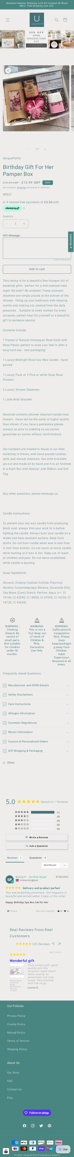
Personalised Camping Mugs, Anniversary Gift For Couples (16, 986)
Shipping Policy (17, 1049)
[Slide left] (29, 149)
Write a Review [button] (38, 837)
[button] (7, 20)
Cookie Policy (16, 1024)
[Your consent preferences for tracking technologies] (6, 1151)
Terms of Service (18, 1040)
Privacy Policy (16, 1016)
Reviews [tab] (12, 857)
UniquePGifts (30, 1155)
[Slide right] (45, 149)
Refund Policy (16, 1032)
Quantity (8, 216)
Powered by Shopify (49, 1155)
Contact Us (14, 1089)
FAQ (9, 1081)
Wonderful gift (22, 960)
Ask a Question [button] (38, 846)
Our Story (13, 1072)
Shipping (21, 187)
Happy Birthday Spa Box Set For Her (27, 902)
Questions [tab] (35, 857)
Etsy (10, 1097)
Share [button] (11, 762)
